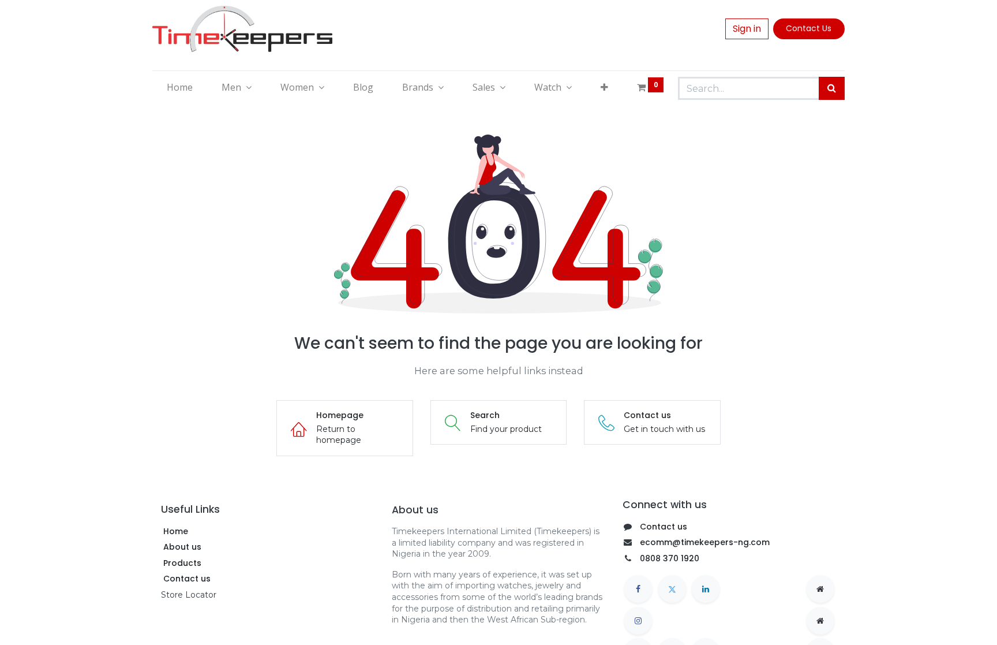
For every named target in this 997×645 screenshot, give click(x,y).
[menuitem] (179, 87)
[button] (604, 87)
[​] (638, 589)
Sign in (747, 28)
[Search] (832, 88)
